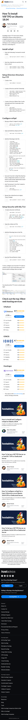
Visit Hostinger (19, 375)
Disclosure (4, 623)
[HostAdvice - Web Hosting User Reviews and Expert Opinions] (7, 2)
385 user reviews (19, 342)
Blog (2, 702)
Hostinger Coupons (6, 686)
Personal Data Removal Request (9, 626)
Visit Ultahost (19, 316)
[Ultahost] (8, 311)
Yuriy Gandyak (12, 24)
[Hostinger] (8, 370)
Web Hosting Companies (7, 714)
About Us (3, 606)
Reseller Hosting (5, 666)
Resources (3, 699)
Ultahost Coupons (5, 689)
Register (7, 585)
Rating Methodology (10, 8)
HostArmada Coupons (7, 683)
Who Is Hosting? (5, 711)
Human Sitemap (5, 612)
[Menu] (25, 2)
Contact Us (4, 609)
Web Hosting (4, 643)
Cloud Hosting (5, 661)
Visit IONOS (19, 346)
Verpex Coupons (5, 692)
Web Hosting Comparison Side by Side (11, 708)
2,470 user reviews (19, 372)
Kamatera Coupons (6, 680)
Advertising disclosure (21, 8)
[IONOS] (8, 341)
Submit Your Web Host (7, 618)
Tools (2, 705)
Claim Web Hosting (6, 620)
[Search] (23, 2)
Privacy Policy (5, 629)
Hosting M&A (13, 596)
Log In (20, 585)
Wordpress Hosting (6, 646)
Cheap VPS (4, 658)
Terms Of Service (5, 632)
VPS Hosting (4, 655)
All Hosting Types (5, 640)
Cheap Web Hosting (6, 652)
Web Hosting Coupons (7, 677)
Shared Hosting (5, 649)
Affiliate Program (5, 615)
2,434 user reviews (19, 312)
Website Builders (5, 669)
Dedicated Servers (6, 663)
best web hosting (18, 393)
